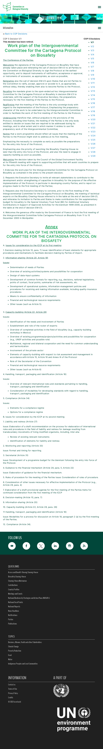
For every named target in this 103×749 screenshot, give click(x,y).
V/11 (93, 83)
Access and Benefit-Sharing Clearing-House (23, 572)
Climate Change (13, 646)
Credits (10, 697)
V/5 (92, 58)
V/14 (93, 95)
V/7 (92, 66)
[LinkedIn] (59, 546)
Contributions (13, 585)
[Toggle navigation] (99, 7)
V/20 (93, 119)
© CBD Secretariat (14, 701)
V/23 (93, 131)
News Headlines (13, 610)
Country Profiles (13, 589)
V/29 (93, 156)
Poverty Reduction (14, 650)
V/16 (93, 103)
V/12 (93, 87)
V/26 (93, 143)
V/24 (93, 135)
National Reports (14, 606)
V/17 (93, 107)
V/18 (93, 111)
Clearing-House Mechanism (17, 580)
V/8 (92, 70)
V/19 (93, 115)
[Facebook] (30, 546)
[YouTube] (15, 546)
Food (10, 655)
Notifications (12, 615)
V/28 (93, 152)
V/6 (92, 62)
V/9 (92, 75)
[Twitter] (44, 546)
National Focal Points (15, 602)
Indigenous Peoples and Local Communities (23, 663)
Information (8, 28)
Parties (10, 619)
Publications (12, 623)
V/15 (93, 99)
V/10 (93, 79)
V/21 (93, 123)
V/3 (92, 50)
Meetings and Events (15, 593)
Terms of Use (12, 688)
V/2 (92, 46)
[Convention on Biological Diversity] (15, 7)
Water (10, 659)
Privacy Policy (13, 693)
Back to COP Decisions (16, 33)
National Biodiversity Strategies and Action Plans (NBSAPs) (29, 598)
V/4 (92, 54)
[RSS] (87, 546)
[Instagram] (73, 546)
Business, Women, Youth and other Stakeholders (25, 642)
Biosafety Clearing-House (17, 576)
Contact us (11, 684)
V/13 (93, 91)
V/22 (93, 127)
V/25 (93, 139)
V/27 (93, 148)
